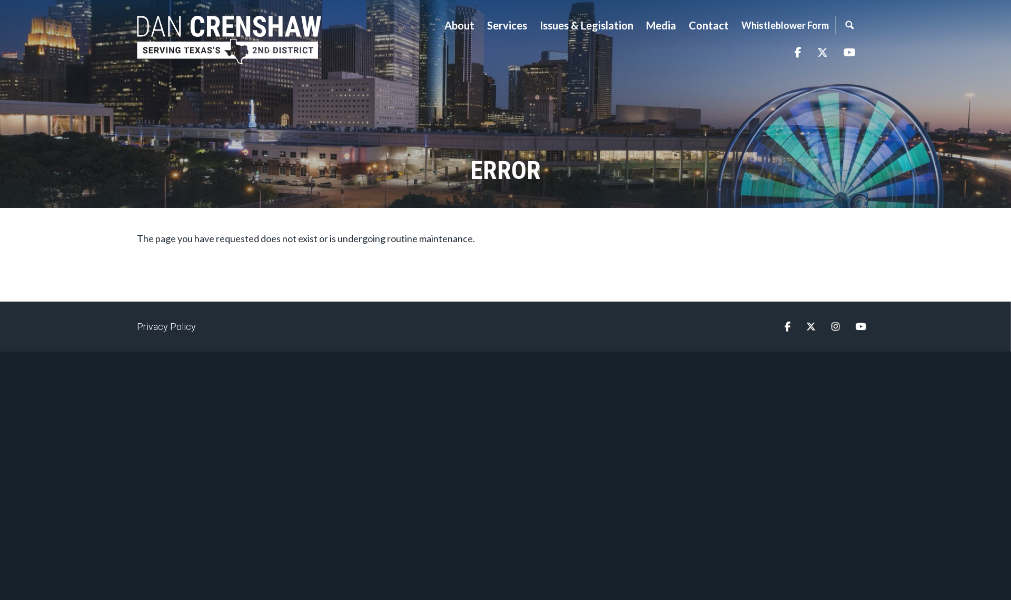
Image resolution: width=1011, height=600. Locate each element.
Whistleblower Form (785, 25)
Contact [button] (709, 25)
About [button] (459, 25)
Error (505, 170)
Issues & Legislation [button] (586, 25)
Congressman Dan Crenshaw (229, 40)
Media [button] (661, 25)
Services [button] (507, 25)
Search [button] (849, 25)
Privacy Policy (166, 326)
